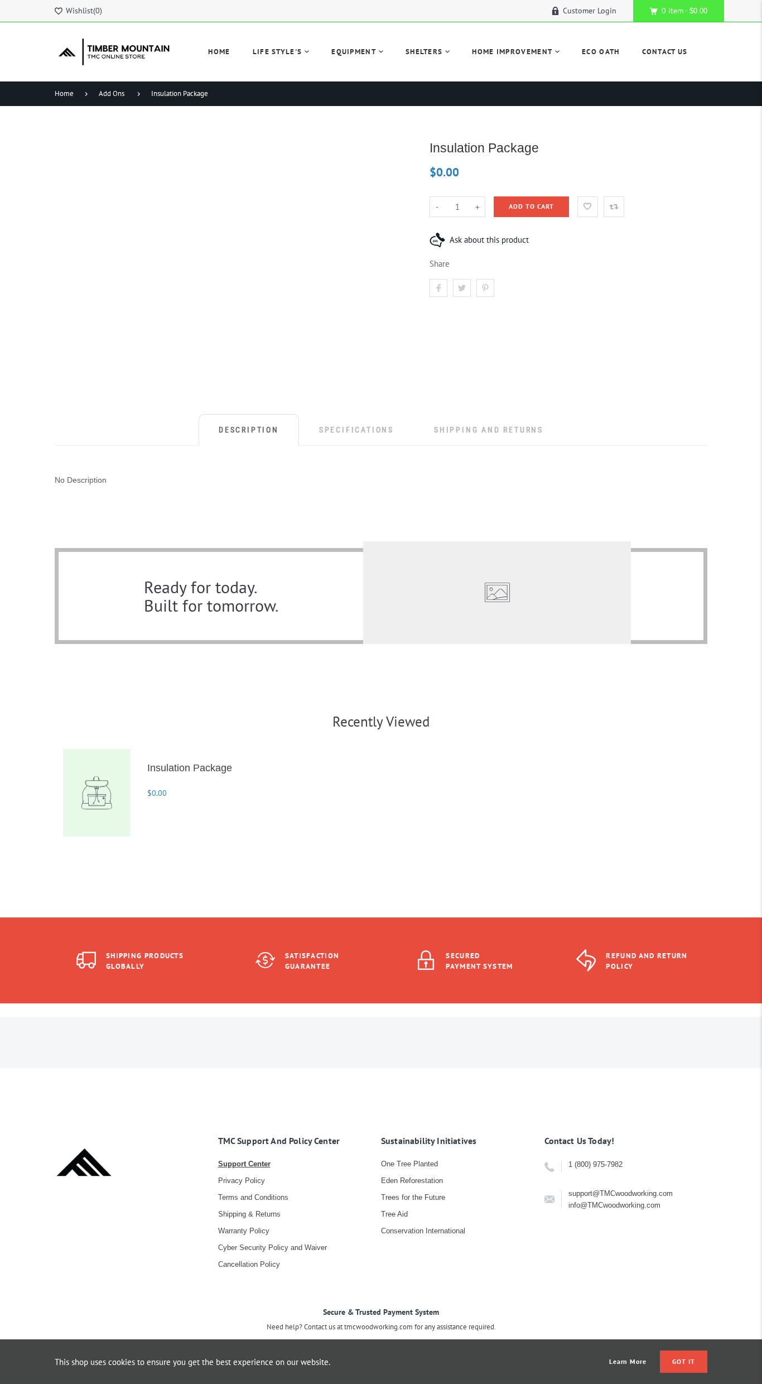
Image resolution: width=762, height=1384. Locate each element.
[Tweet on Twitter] (462, 288)
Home (64, 93)
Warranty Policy (243, 1231)
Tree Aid (394, 1214)
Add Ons (111, 93)
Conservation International (423, 1231)
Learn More (628, 1361)
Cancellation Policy (249, 1264)
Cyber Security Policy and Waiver (272, 1247)
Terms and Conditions (253, 1197)
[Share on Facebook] (438, 288)
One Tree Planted (409, 1164)
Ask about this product (489, 239)
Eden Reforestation (412, 1180)
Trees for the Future (413, 1197)
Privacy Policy (241, 1180)
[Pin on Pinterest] (485, 288)
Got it (683, 1361)
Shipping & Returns (249, 1214)
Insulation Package (179, 93)
